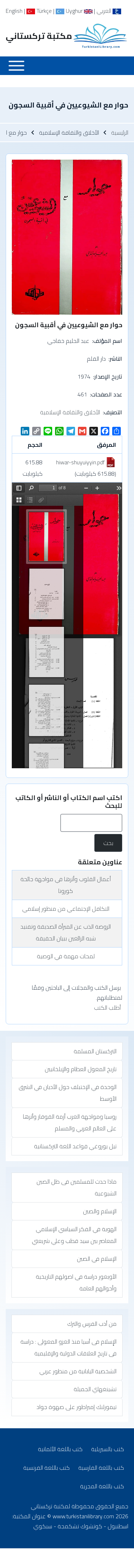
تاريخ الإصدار (108, 376)
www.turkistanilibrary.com (83, 1516)
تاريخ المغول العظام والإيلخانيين (80, 1069)
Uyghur (73, 10)
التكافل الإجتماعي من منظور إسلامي (65, 908)
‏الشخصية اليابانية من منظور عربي (77, 1371)
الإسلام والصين (99, 1211)
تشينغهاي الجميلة (95, 1389)
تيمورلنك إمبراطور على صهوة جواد (76, 1406)
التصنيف (113, 412)
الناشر (116, 358)
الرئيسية (119, 132)
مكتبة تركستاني (39, 36)
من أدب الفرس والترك (91, 1323)
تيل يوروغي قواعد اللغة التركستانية (75, 1146)
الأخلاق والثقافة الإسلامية (70, 412)
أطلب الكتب (107, 1007)
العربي (104, 10)
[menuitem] (107, 1449)
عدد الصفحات (106, 394)
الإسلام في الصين (96, 1258)
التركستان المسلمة (95, 1051)
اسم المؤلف (107, 340)
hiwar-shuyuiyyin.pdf (80, 462)
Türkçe (43, 10)
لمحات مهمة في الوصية (66, 956)
